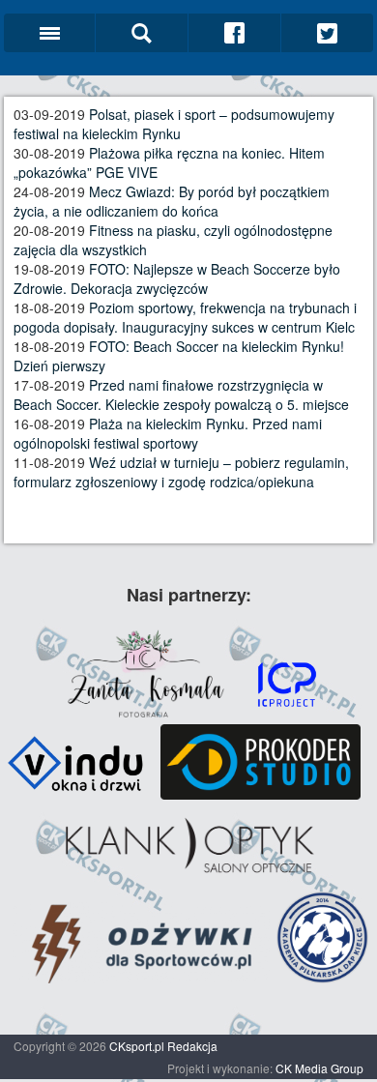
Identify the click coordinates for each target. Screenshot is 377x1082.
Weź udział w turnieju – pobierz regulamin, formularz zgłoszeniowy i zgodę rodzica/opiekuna (181, 472)
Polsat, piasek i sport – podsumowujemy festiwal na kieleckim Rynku (174, 123)
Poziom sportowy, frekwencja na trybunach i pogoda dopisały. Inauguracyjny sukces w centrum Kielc (185, 317)
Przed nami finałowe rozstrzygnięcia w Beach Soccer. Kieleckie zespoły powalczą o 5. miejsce (181, 394)
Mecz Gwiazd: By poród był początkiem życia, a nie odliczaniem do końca (172, 201)
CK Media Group (319, 1068)
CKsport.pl (136, 1046)
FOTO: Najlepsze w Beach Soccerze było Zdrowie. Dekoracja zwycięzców (177, 278)
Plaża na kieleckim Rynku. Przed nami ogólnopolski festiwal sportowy (168, 433)
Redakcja (192, 1046)
